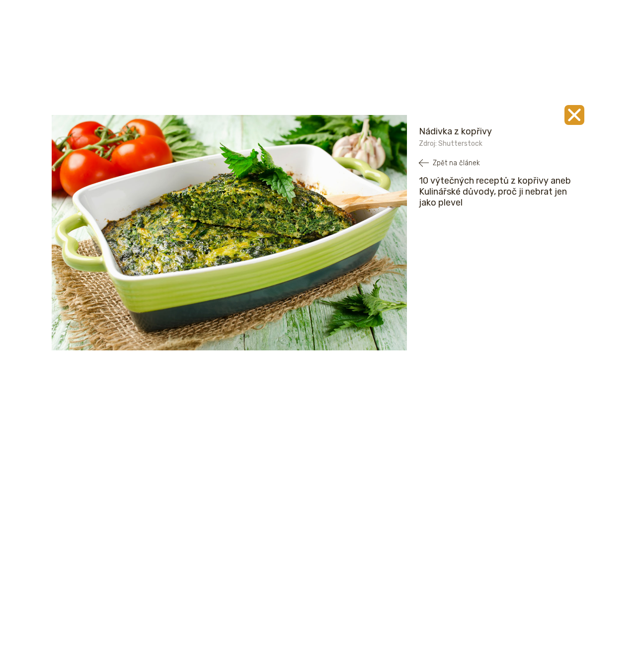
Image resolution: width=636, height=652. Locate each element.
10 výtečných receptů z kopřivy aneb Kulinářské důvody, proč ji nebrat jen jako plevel (495, 191)
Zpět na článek (456, 163)
